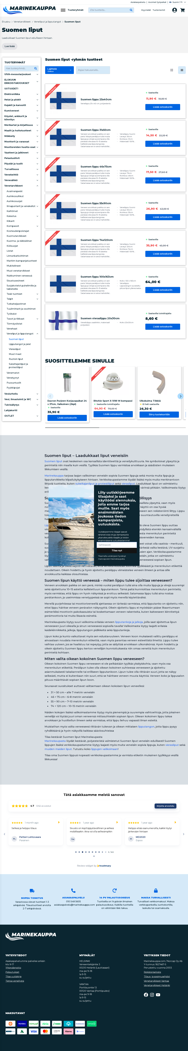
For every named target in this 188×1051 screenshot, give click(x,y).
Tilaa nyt (117, 550)
